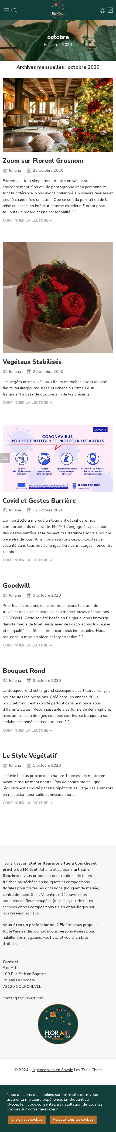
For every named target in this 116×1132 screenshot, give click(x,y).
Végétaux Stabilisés (32, 362)
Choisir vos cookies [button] (26, 1119)
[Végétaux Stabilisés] (58, 297)
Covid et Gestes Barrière (39, 501)
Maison (50, 44)
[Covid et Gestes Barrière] (58, 458)
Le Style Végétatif (30, 756)
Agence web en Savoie (52, 1069)
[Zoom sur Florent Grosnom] (58, 115)
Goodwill (16, 586)
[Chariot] (110, 10)
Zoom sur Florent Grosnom (43, 161)
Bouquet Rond (24, 671)
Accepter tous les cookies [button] (73, 1119)
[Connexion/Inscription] (102, 10)
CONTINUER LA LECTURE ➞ (27, 220)
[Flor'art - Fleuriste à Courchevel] (58, 10)
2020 (67, 44)
